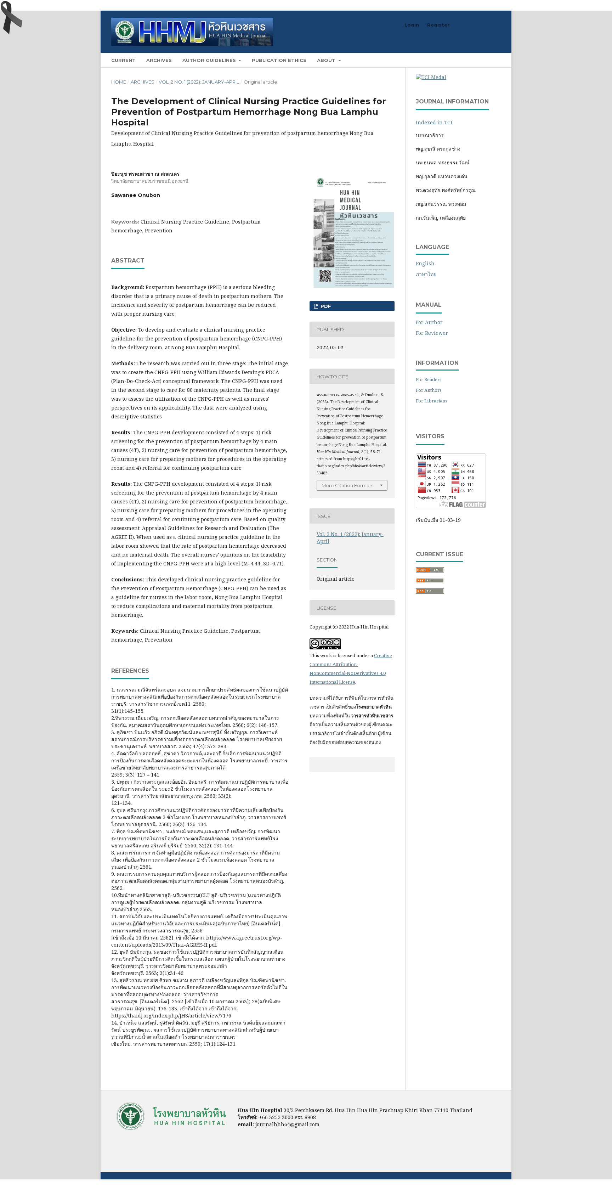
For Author (429, 322)
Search (486, 60)
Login (411, 25)
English (425, 263)
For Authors (429, 390)
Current (123, 60)
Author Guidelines (209, 60)
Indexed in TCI (434, 122)
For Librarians (431, 400)
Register (438, 25)
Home (118, 82)
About (327, 60)
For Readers (429, 379)
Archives (159, 60)
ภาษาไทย (426, 274)
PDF (325, 306)
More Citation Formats (347, 485)
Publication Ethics (279, 60)
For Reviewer (432, 332)
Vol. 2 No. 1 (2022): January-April (199, 82)
